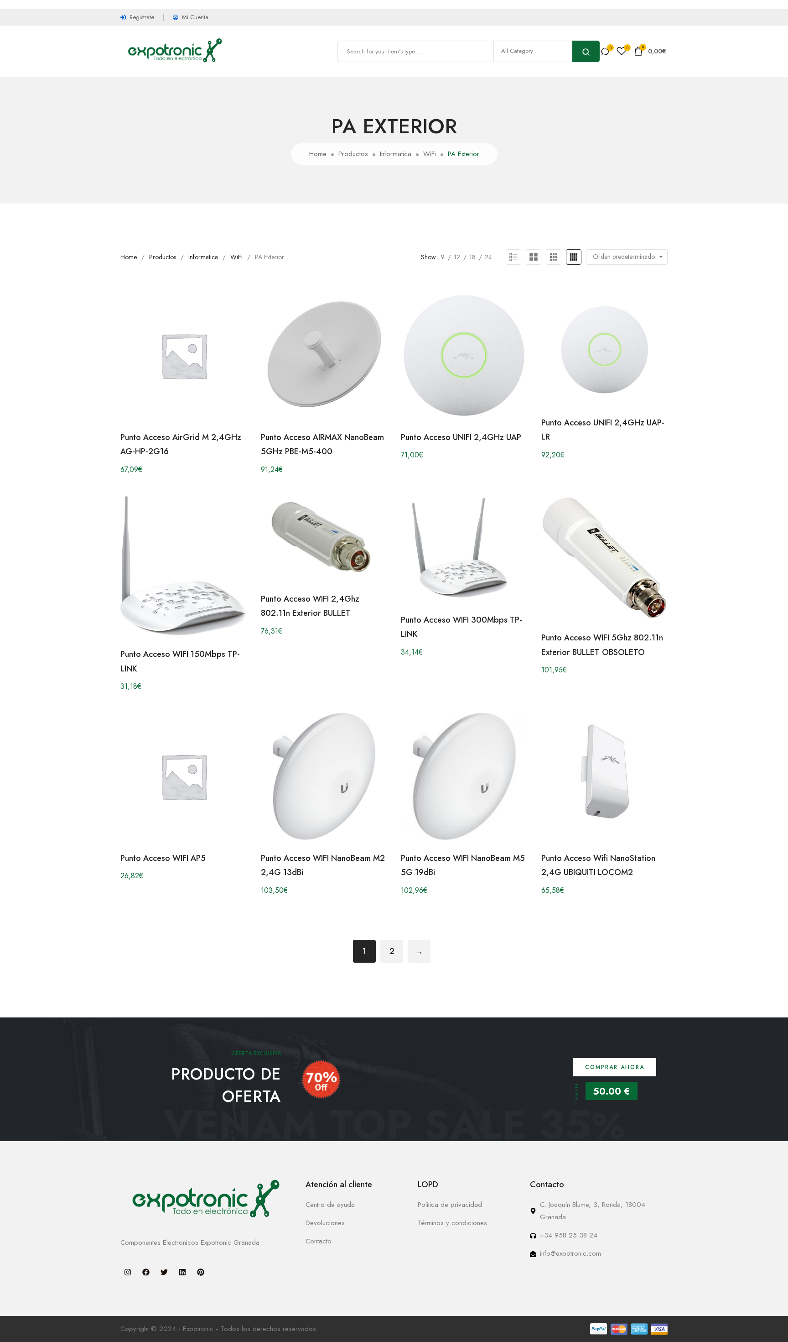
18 (472, 257)
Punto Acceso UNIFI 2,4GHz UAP (461, 437)
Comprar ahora (614, 1067)
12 (457, 257)
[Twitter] (164, 1272)
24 (488, 257)
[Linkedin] (182, 1272)
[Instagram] (127, 1272)
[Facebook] (146, 1272)
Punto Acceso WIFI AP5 (163, 858)
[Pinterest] (200, 1272)
